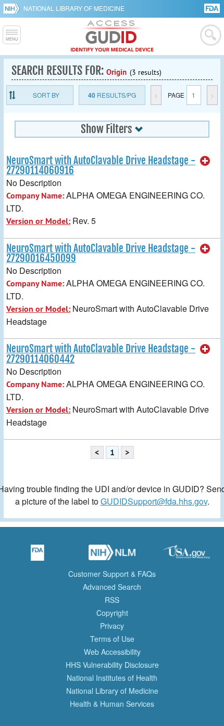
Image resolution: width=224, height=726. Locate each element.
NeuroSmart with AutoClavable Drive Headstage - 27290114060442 (100, 353)
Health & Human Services (112, 703)
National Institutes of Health (112, 677)
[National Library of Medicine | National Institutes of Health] (112, 556)
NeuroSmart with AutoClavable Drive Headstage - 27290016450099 (100, 253)
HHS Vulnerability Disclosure (112, 664)
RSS (112, 600)
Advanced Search (112, 587)
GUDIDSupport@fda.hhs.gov (154, 501)
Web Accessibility (112, 651)
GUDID (112, 36)
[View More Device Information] (205, 161)
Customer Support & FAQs (112, 574)
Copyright (112, 613)
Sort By (46, 94)
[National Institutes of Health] (13, 8)
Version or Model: (38, 221)
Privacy (112, 626)
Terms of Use (112, 638)
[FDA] (212, 7)
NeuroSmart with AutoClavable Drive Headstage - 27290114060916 (100, 165)
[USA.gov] (186, 556)
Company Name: (35, 195)
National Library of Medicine (74, 8)
